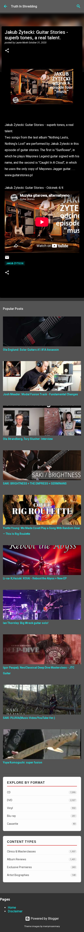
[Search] (78, 6)
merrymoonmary (51, 926)
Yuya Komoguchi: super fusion (22, 762)
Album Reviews (41, 859)
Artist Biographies (41, 875)
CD (41, 792)
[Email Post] (7, 259)
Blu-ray (41, 815)
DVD (41, 800)
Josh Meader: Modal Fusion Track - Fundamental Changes (40, 394)
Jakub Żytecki (14, 263)
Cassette (41, 823)
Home (12, 907)
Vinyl (41, 808)
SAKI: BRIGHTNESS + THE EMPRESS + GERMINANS (35, 483)
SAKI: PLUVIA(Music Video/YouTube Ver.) (29, 717)
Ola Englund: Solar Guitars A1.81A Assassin (31, 349)
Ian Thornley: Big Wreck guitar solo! (25, 623)
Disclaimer (15, 911)
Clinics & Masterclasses (41, 851)
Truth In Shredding (24, 6)
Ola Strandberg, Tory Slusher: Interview (28, 438)
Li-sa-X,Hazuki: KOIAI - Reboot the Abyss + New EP (35, 578)
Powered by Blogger (44, 918)
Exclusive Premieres (41, 867)
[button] (7, 51)
